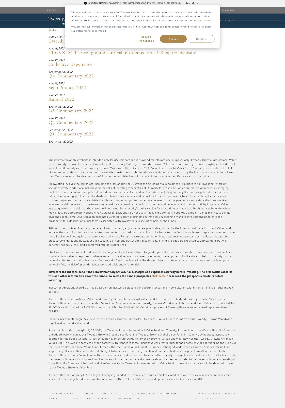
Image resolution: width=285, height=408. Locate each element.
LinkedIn (103, 399)
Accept (173, 38)
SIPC (136, 307)
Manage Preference (146, 38)
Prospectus (56, 399)
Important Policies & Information (154, 394)
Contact (231, 21)
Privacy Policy (204, 20)
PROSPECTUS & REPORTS (223, 10)
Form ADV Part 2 (112, 394)
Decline (201, 38)
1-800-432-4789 (81, 399)
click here (158, 276)
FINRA (128, 307)
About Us (51, 10)
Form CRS (88, 394)
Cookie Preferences (130, 399)
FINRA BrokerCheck (60, 394)
